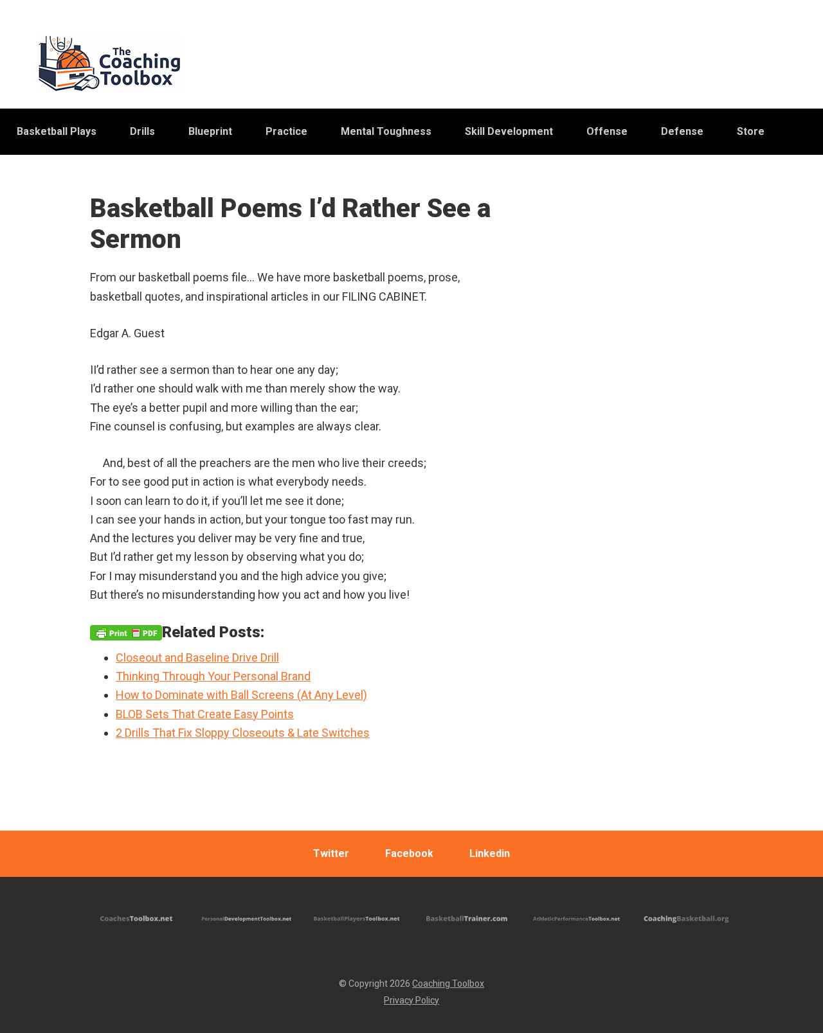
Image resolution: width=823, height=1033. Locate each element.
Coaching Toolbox (448, 983)
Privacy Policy (411, 1000)
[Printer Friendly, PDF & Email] (126, 632)
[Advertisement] (636, 514)
